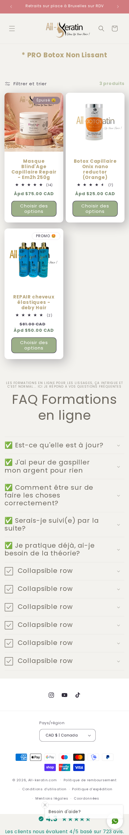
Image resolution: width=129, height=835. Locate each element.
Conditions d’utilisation (44, 789)
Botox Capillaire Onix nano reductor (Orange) (95, 169)
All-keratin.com (42, 779)
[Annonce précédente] (11, 6)
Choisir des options (34, 208)
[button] (12, 28)
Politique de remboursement (90, 780)
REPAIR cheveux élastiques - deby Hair (34, 302)
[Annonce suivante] (117, 6)
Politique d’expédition (92, 789)
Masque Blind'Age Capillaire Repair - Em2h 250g (34, 169)
